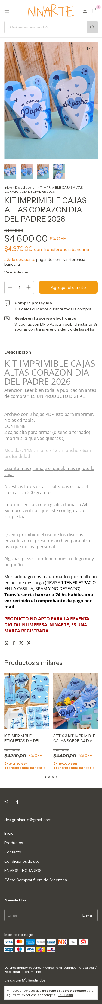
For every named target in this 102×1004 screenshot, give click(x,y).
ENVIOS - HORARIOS (23, 870)
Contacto (12, 852)
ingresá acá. (86, 967)
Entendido (65, 995)
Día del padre (24, 187)
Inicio (8, 187)
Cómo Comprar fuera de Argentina (35, 879)
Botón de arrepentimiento (22, 972)
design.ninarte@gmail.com (27, 819)
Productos (13, 842)
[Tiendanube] (25, 981)
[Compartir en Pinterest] (28, 643)
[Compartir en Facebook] (14, 643)
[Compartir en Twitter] (21, 643)
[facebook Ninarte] (17, 801)
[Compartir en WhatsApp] (7, 643)
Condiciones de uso (21, 861)
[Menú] (6, 10)
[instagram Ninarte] (6, 801)
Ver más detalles (16, 272)
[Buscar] (92, 27)
